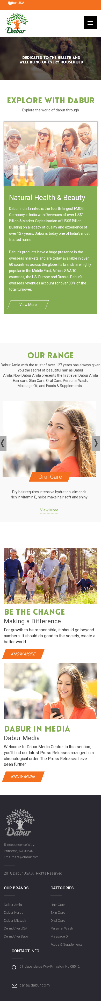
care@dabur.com (34, 985)
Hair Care (58, 905)
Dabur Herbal (14, 912)
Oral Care (58, 921)
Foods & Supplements (67, 944)
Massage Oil (60, 936)
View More (28, 305)
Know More (23, 654)
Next (96, 443)
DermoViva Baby (16, 936)
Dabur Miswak (15, 921)
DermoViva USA (15, 928)
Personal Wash (62, 928)
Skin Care (58, 912)
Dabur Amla (13, 905)
